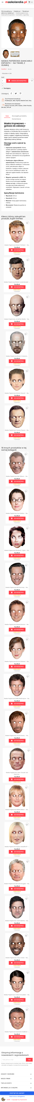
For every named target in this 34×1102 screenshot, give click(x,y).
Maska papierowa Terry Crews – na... (17, 958)
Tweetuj (16, 93)
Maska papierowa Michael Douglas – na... (17, 884)
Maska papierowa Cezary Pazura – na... (17, 430)
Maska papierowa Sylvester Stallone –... (17, 1032)
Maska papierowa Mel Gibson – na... (17, 476)
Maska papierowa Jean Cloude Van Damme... (17, 773)
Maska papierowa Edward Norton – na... (17, 624)
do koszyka (17, 250)
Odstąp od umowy (17, 1093)
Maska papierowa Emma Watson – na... (17, 661)
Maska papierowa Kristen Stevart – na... (17, 393)
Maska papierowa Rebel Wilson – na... (17, 809)
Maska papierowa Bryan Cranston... (17, 356)
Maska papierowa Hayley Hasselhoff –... (17, 847)
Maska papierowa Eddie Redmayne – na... (17, 698)
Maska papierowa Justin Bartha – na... (17, 921)
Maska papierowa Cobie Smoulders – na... (17, 995)
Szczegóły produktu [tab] (19, 116)
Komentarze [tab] (16, 119)
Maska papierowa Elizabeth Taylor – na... (17, 550)
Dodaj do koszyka (17, 81)
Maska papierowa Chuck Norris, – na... (17, 735)
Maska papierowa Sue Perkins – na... (17, 513)
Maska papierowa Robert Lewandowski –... (17, 282)
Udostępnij (11, 93)
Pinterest (20, 93)
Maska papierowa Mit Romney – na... (17, 587)
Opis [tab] (7, 116)
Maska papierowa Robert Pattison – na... (17, 245)
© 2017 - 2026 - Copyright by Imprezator (14, 1100)
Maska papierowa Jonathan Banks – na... (17, 319)
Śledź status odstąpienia (17, 1096)
